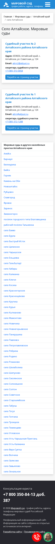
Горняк (7, 175)
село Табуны (10, 405)
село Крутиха (10, 301)
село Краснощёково (14, 296)
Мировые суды (22, 16)
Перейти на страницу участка (22, 77)
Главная (8, 16)
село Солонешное (13, 383)
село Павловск (11, 340)
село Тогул (9, 411)
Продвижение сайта (34, 531)
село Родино (10, 356)
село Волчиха (11, 455)
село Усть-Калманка (14, 444)
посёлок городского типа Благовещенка (25, 219)
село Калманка (11, 274)
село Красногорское (14, 290)
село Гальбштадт (12, 263)
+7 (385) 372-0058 (14, 70)
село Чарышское (12, 252)
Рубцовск (8, 192)
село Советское (12, 394)
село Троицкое (11, 422)
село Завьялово (12, 466)
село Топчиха (11, 416)
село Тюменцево (12, 427)
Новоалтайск (10, 186)
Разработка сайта (12, 531)
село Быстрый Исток (14, 241)
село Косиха (10, 285)
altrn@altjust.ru (20, 114)
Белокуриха (10, 164)
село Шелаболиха (13, 367)
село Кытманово (12, 312)
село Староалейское (14, 400)
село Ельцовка (11, 257)
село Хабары (10, 268)
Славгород (9, 197)
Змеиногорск (10, 213)
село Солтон (10, 389)
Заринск (8, 208)
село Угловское (12, 433)
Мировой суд (18, 508)
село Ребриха (11, 350)
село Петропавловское (16, 345)
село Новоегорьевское (16, 329)
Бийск (7, 170)
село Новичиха (11, 323)
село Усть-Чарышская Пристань (20, 438)
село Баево (9, 230)
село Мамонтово (12, 318)
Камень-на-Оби (12, 181)
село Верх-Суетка (13, 449)
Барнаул (8, 159)
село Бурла (9, 235)
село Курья (9, 307)
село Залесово (11, 460)
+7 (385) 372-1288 (14, 121)
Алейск (7, 153)
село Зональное (12, 471)
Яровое (7, 202)
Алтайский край (41, 16)
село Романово (12, 361)
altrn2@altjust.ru (21, 63)
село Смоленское (13, 378)
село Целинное (12, 246)
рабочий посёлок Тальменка (19, 224)
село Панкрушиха (13, 334)
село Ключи (10, 279)
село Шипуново (12, 372)
